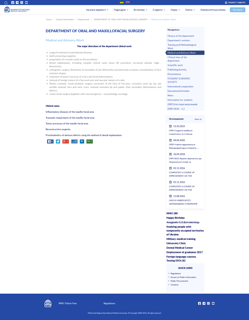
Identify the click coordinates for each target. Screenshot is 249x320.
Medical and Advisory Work (182, 52)
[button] (5, 2)
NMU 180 (172, 213)
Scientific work (175, 65)
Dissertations (174, 74)
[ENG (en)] (128, 2)
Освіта (188, 9)
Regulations (176, 273)
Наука (174, 9)
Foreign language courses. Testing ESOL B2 (181, 259)
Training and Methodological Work (182, 46)
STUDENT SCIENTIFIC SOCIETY (179, 80)
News (170, 95)
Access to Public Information (183, 277)
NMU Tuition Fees (68, 303)
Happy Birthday (175, 218)
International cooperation (180, 86)
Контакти (237, 9)
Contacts (175, 284)
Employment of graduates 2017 (184, 252)
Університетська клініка (212, 9)
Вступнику (139, 9)
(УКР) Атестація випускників (182, 104)
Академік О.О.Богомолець (183, 222)
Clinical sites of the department (177, 59)
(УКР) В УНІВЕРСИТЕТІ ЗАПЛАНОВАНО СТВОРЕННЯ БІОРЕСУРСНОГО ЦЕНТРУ (183, 204)
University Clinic (176, 243)
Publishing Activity (177, 69)
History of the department (181, 35)
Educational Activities (178, 90)
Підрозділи (120, 9)
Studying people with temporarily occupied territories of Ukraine (185, 231)
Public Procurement (179, 281)
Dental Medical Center (179, 248)
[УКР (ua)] (121, 2)
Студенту (158, 9)
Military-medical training (181, 239)
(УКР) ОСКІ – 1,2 (176, 108)
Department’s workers (179, 40)
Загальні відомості (96, 9)
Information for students (180, 99)
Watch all (198, 119)
